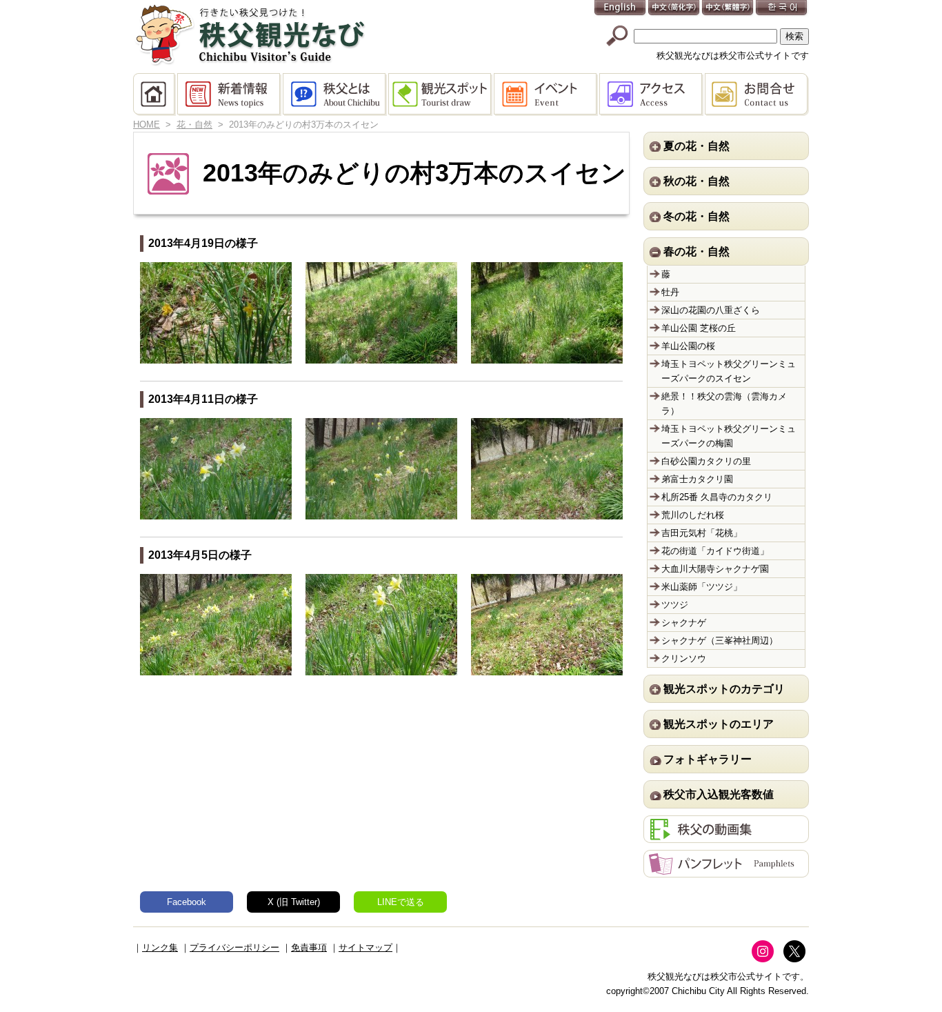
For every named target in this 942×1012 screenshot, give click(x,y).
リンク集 (160, 947)
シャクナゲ (683, 622)
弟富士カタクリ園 (697, 479)
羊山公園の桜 (688, 346)
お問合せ (757, 94)
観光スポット (441, 94)
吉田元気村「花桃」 (701, 533)
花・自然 (194, 124)
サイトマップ (365, 947)
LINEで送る (400, 902)
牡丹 (670, 292)
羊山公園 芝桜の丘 (698, 328)
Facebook (186, 902)
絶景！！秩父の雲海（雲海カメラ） (724, 403)
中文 (674, 8)
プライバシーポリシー (234, 947)
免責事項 (309, 947)
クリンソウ (683, 658)
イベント (546, 94)
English (621, 8)
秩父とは (335, 94)
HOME (155, 94)
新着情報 (230, 94)
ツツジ (674, 604)
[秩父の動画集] (726, 836)
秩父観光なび (250, 35)
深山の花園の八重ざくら (710, 310)
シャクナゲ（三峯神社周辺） (719, 640)
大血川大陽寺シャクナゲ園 (715, 569)
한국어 (782, 8)
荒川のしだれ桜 (692, 515)
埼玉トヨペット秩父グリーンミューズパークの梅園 (728, 436)
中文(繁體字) (728, 8)
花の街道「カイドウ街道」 (715, 551)
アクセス (652, 94)
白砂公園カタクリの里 (706, 461)
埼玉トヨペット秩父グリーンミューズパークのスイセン (728, 371)
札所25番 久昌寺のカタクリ (716, 497)
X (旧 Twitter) (294, 902)
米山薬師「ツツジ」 (701, 587)
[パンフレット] (726, 870)
